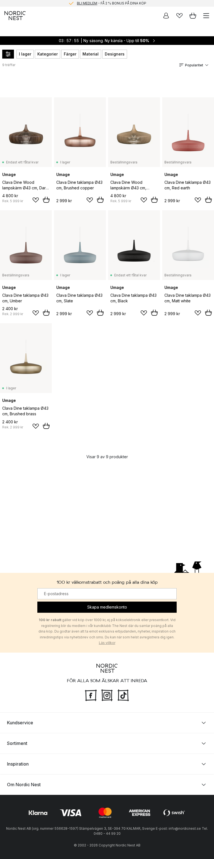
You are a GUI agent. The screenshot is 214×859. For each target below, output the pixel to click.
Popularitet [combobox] (194, 65)
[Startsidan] (15, 15)
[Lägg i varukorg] (46, 199)
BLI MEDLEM (87, 3)
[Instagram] (107, 694)
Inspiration (18, 764)
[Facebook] (91, 694)
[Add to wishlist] (35, 200)
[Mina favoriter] (179, 15)
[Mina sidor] (166, 15)
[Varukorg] (193, 15)
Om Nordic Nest (24, 784)
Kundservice (20, 722)
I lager (25, 54)
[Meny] (206, 15)
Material (90, 54)
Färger (70, 54)
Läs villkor (107, 643)
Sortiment (17, 743)
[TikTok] (123, 694)
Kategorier (47, 54)
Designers (115, 54)
